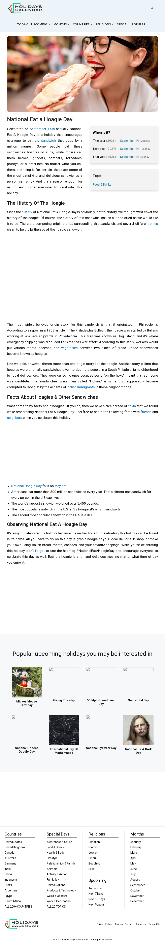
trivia (132, 406)
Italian (71, 387)
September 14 (129, 141)
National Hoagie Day (26, 486)
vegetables (69, 348)
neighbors (14, 418)
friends (146, 412)
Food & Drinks (102, 184)
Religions (103, 24)
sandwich (48, 140)
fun (81, 557)
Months (60, 24)
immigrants (86, 387)
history (27, 212)
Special (122, 24)
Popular (138, 24)
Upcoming (39, 24)
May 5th (61, 486)
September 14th (42, 129)
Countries (81, 24)
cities (154, 224)
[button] (152, 8)
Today (22, 24)
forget (40, 551)
